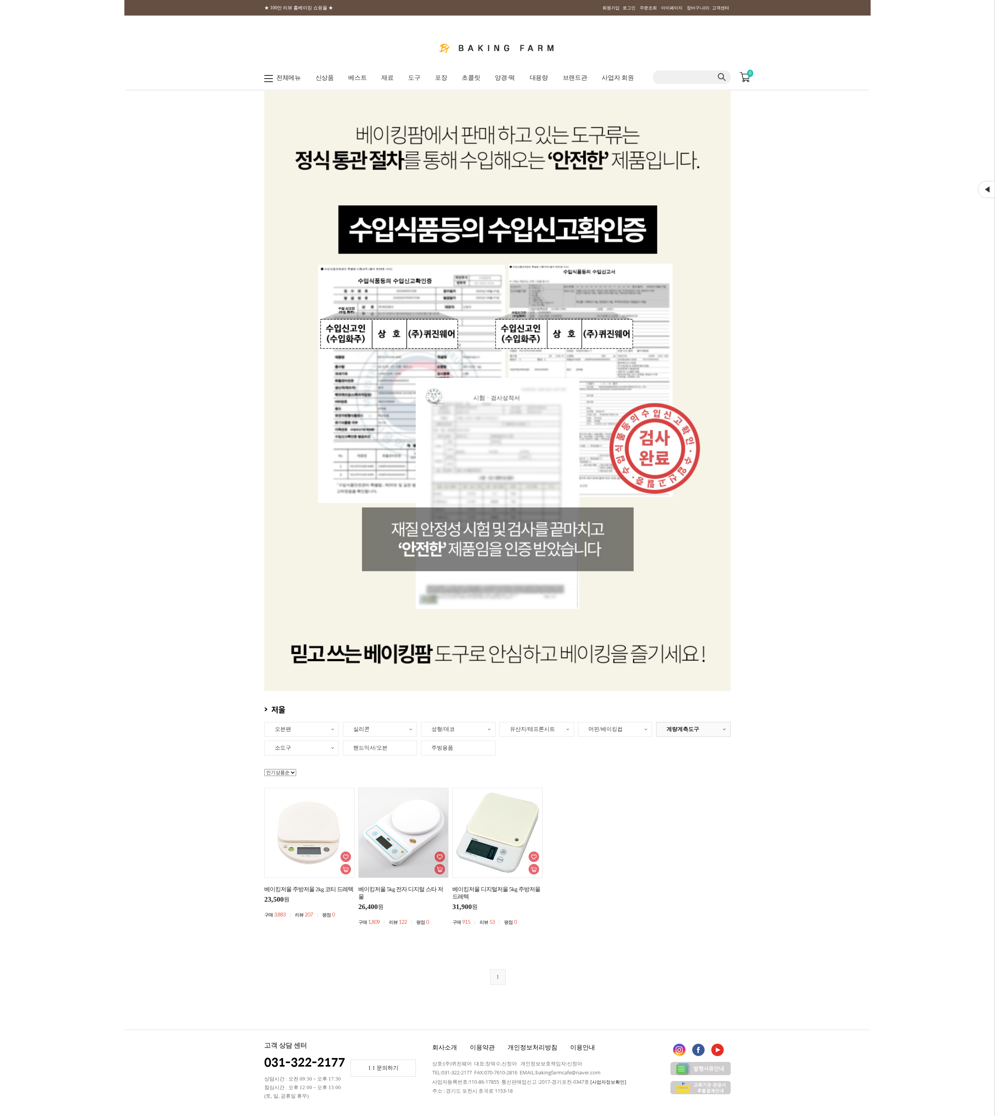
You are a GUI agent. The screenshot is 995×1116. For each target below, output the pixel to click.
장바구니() (698, 7)
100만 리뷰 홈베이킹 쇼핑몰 (298, 8)
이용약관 (482, 1047)
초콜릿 (471, 77)
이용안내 (582, 1047)
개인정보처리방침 (532, 1047)
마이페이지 (672, 7)
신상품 (325, 77)
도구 (414, 77)
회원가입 (611, 7)
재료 (387, 77)
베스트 (357, 77)
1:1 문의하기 (383, 1068)
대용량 (539, 77)
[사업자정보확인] (608, 1082)
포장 (441, 77)
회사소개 (444, 1047)
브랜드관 (575, 77)
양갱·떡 (505, 77)
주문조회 (648, 7)
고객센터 (720, 7)
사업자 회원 (618, 77)
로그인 (629, 7)
